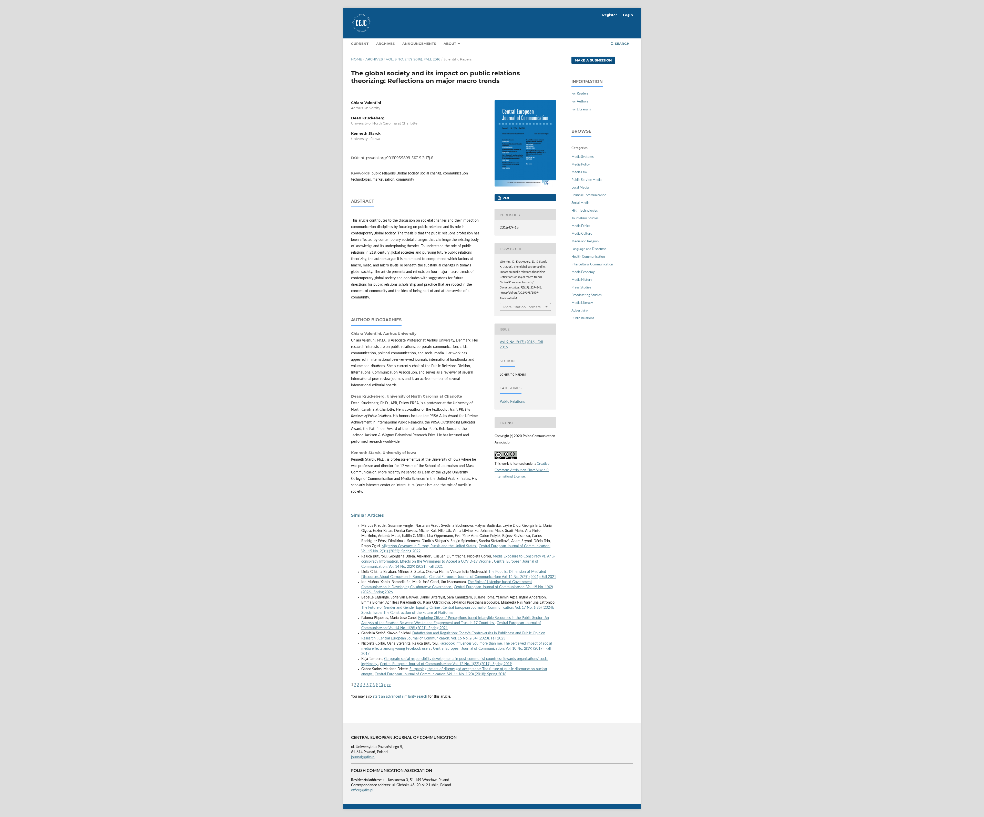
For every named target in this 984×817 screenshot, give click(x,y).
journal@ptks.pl (363, 757)
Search (622, 44)
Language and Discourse (589, 249)
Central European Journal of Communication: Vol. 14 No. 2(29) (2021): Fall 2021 (492, 577)
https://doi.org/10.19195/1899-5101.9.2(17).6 (397, 158)
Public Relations (512, 402)
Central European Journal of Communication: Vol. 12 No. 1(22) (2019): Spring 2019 (446, 664)
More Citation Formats (521, 307)
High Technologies (584, 210)
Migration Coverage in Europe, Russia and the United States (429, 546)
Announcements (419, 44)
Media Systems (582, 157)
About (450, 44)
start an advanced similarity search (400, 696)
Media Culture (581, 233)
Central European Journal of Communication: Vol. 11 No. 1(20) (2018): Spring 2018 (440, 674)
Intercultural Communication (592, 264)
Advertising (579, 310)
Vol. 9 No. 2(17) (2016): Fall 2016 (413, 59)
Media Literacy (582, 303)
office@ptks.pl (362, 790)
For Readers (580, 93)
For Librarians (581, 109)
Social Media (580, 203)
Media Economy (583, 272)
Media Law (579, 172)
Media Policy (580, 164)
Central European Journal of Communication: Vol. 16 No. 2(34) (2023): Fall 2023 (441, 638)
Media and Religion (585, 241)
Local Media (580, 187)
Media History (581, 280)
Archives (385, 44)
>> (389, 685)
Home (356, 59)
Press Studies (581, 287)
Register (609, 15)
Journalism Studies (585, 218)
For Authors (580, 101)
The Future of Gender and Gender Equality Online (401, 607)
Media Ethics (580, 226)
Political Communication (588, 195)
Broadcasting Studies (586, 295)
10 (381, 685)
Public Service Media (586, 180)
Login (628, 15)
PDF (505, 198)
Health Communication (588, 256)
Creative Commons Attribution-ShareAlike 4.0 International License (522, 470)
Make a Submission (593, 60)
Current (359, 44)
